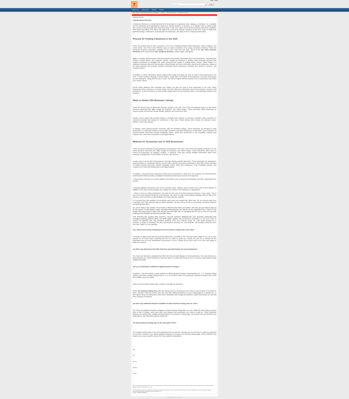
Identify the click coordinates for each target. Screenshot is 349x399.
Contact (161, 9)
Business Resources (171, 12)
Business (163, 12)
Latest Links (145, 9)
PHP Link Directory (177, 397)
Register (216, 0)
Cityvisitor (135, 367)
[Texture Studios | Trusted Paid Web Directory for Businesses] (134, 7)
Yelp (156, 52)
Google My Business (166, 52)
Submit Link (135, 9)
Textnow (135, 373)
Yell (133, 355)
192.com (135, 361)
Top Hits (154, 9)
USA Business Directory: (138, 17)
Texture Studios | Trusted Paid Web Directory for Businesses (145, 12)
